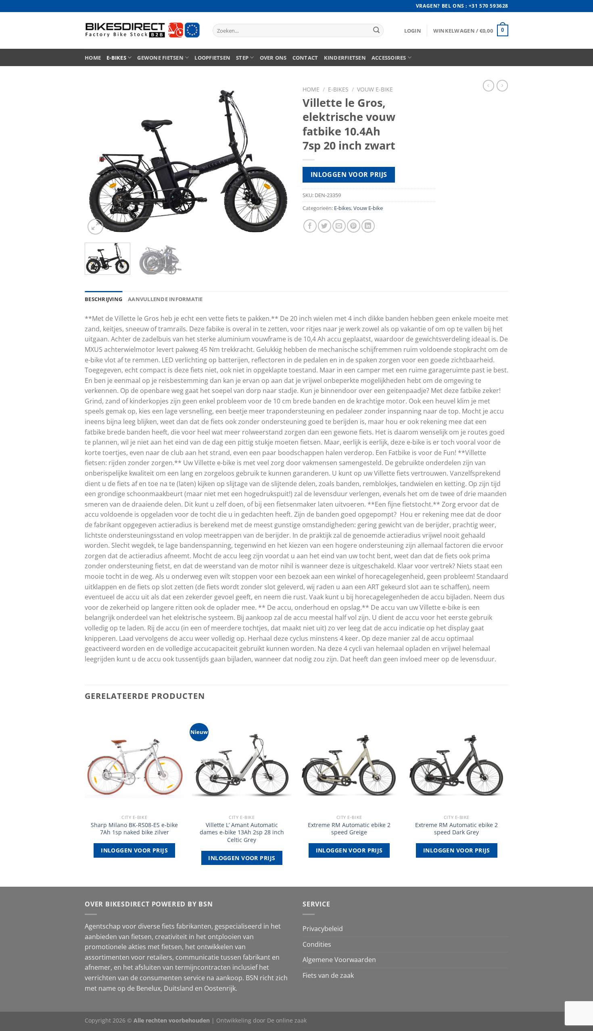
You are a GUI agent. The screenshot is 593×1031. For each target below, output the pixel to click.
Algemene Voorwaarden (339, 959)
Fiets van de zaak (328, 975)
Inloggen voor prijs (349, 174)
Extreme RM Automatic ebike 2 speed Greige (349, 828)
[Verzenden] (376, 30)
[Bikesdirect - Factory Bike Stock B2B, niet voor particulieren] (142, 30)
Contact (305, 57)
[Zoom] (95, 227)
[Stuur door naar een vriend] (339, 226)
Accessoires (389, 57)
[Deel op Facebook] (310, 226)
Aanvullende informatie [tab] (165, 299)
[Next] (276, 159)
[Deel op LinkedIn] (368, 226)
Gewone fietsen (160, 57)
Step (242, 57)
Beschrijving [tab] (103, 299)
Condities (317, 944)
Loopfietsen (212, 57)
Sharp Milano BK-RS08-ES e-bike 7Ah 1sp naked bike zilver (134, 828)
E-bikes (116, 57)
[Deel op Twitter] (324, 226)
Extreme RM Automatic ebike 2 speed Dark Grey (456, 828)
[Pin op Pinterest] (353, 226)
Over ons (273, 57)
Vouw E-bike (375, 89)
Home (93, 57)
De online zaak (287, 1020)
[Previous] (99, 159)
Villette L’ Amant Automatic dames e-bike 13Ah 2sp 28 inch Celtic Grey (242, 832)
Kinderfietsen (345, 57)
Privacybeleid (323, 928)
